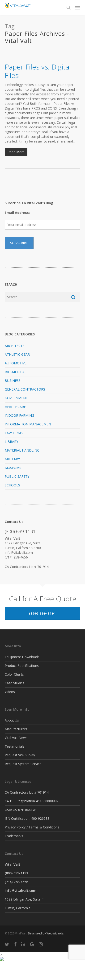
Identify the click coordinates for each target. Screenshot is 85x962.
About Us (12, 720)
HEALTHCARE (15, 406)
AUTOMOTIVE (15, 363)
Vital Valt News (16, 737)
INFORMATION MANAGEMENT (29, 424)
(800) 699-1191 (42, 613)
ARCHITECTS (15, 345)
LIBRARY (11, 441)
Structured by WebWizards (46, 933)
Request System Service (23, 764)
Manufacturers (16, 729)
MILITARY (12, 459)
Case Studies (14, 683)
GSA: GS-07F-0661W (20, 809)
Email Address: (17, 212)
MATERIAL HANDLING (22, 450)
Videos (10, 691)
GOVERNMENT (16, 398)
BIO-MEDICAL (15, 372)
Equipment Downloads (22, 657)
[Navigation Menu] (77, 7)
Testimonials (14, 746)
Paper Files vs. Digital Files (38, 71)
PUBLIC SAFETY (17, 476)
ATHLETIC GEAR (17, 354)
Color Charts (14, 674)
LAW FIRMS (14, 433)
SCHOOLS (12, 485)
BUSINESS (13, 380)
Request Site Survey (20, 755)
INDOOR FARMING (19, 415)
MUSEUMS (13, 467)
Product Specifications (22, 665)
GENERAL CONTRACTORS (25, 389)
